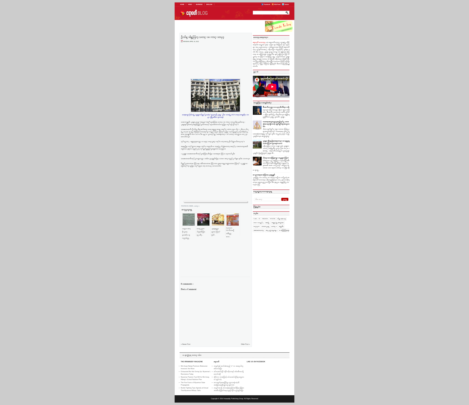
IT (259, 219)
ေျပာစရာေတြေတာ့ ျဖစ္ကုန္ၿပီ (264, 175)
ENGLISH (209, 4)
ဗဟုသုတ (256, 226)
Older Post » (245, 344)
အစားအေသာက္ (259, 230)
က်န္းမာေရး (281, 219)
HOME (182, 4)
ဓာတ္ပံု (268, 223)
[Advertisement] (215, 62)
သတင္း (196, 206)
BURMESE (199, 4)
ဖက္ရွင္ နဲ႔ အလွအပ (278, 223)
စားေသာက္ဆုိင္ (258, 223)
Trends (265, 219)
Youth (272, 219)
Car (255, 219)
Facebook (267, 4)
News (191, 206)
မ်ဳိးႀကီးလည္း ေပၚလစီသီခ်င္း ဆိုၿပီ (277, 107)
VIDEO (190, 4)
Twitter (286, 4)
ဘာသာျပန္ (265, 226)
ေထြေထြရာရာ (284, 230)
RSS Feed (277, 4)
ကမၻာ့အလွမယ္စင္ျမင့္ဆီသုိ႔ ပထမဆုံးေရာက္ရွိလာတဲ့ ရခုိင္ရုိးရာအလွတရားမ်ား (277, 124)
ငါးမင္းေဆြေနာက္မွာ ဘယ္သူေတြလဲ (276, 158)
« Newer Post (185, 344)
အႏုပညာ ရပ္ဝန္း (271, 230)
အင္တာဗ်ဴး (281, 226)
